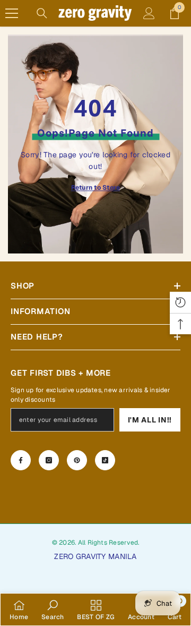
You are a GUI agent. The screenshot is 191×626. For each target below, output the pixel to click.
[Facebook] (21, 460)
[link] (52, 609)
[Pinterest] (77, 460)
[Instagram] (49, 460)
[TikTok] (105, 460)
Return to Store (95, 187)
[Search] (42, 13)
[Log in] (149, 13)
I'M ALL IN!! (150, 420)
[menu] (11, 13)
